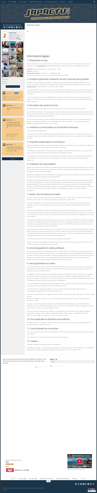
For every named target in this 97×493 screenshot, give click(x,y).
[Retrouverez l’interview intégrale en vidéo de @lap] (5, 80)
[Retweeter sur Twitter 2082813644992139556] (10, 114)
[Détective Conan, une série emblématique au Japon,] (5, 66)
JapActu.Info (9, 105)
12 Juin (14, 120)
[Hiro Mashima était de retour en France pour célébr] (19, 44)
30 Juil (14, 105)
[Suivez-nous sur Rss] (22, 27)
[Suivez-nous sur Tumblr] (14, 27)
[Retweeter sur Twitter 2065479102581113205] (10, 138)
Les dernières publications (51, 2)
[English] (51, 359)
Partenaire (62, 2)
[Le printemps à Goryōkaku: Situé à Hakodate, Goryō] (12, 51)
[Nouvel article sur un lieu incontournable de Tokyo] (5, 59)
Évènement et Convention (35, 2)
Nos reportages (22, 2)
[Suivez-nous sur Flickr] (17, 27)
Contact (70, 2)
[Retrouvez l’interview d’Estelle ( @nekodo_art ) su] (12, 73)
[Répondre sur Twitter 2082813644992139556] (7, 114)
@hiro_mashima (10, 136)
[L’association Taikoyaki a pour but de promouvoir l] (19, 59)
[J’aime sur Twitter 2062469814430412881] (13, 153)
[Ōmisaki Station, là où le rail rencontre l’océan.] (12, 44)
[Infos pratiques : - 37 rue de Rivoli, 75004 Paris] (12, 59)
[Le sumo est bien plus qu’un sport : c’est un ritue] (5, 44)
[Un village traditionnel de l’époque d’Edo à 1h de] (19, 73)
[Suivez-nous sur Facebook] (9, 27)
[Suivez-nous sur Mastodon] (19, 27)
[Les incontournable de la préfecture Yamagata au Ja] (5, 73)
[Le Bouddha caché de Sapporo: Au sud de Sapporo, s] (5, 51)
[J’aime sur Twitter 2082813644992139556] (13, 114)
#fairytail (16, 134)
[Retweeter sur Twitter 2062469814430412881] (10, 153)
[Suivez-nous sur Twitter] (4, 27)
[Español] (56, 359)
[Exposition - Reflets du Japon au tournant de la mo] (12, 66)
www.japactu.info (41, 66)
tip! (10, 470)
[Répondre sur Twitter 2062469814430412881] (7, 153)
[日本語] (55, 359)
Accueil (3, 2)
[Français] (53, 359)
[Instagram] (7, 27)
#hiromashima (9, 134)
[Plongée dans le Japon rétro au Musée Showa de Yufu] (19, 51)
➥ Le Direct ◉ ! (12, 2)
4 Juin (14, 144)
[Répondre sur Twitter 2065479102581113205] (7, 138)
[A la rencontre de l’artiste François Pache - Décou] (19, 66)
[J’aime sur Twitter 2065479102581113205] (13, 138)
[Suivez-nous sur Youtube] (12, 27)
